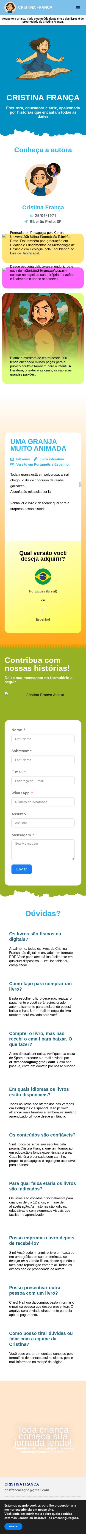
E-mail (16, 772)
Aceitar (13, 1526)
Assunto (18, 814)
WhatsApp (20, 793)
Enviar (21, 869)
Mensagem (21, 835)
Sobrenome (21, 751)
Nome (16, 730)
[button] (78, 7)
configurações (67, 1518)
